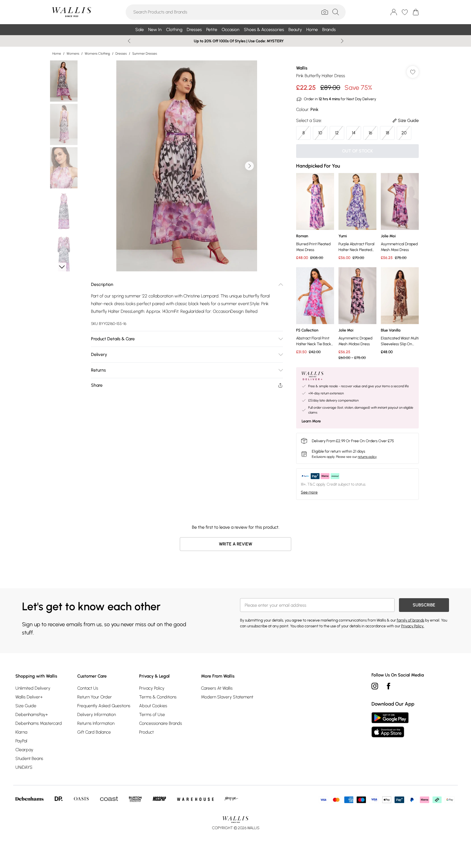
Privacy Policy (151, 688)
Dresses (121, 53)
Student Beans (29, 758)
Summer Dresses (144, 53)
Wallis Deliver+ (29, 697)
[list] (186, 165)
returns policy (367, 457)
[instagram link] (374, 686)
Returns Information (95, 723)
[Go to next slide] (249, 165)
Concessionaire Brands (160, 723)
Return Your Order (94, 697)
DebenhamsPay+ (31, 714)
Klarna (21, 732)
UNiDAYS (23, 767)
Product (146, 732)
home (56, 53)
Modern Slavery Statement (227, 697)
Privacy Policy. (412, 626)
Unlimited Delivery (32, 688)
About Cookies (153, 705)
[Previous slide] (129, 41)
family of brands (410, 620)
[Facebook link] (388, 686)
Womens (73, 53)
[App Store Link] (390, 724)
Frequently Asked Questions (103, 705)
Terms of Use (152, 714)
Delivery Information (96, 714)
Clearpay (24, 749)
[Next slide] (342, 41)
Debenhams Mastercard (38, 723)
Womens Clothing (97, 53)
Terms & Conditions (158, 697)
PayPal (21, 740)
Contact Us (87, 688)
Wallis (301, 68)
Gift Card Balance (94, 732)
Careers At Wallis (217, 688)
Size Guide (25, 705)
